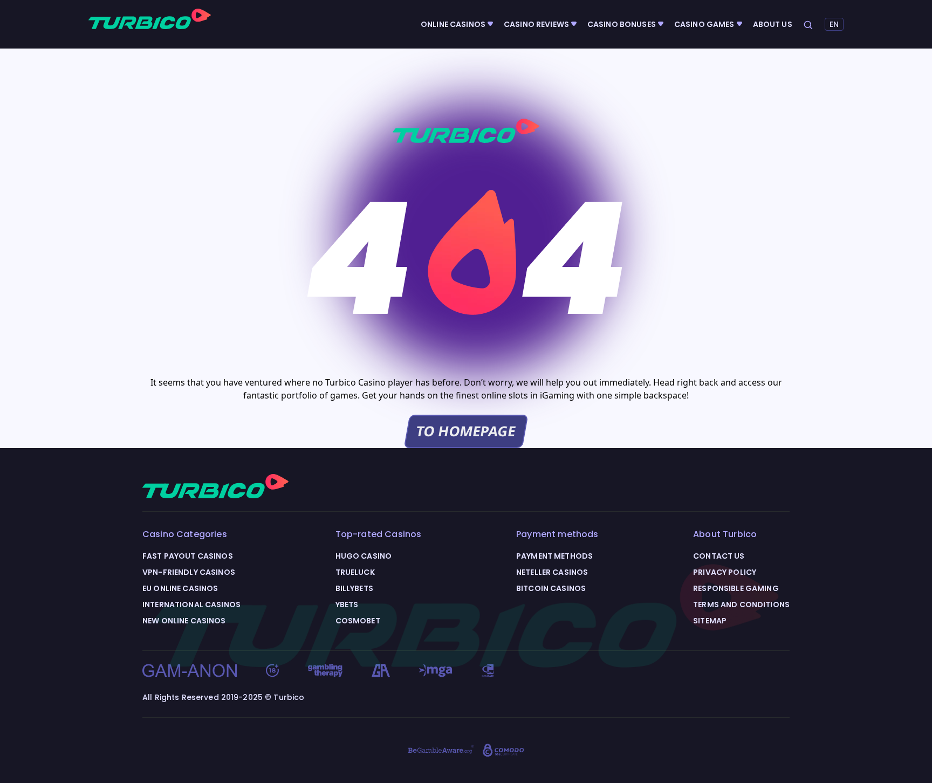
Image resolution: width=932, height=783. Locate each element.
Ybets (347, 604)
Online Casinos (453, 24)
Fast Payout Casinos (187, 556)
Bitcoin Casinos (551, 588)
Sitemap (710, 620)
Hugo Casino (363, 556)
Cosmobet (357, 620)
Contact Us (718, 556)
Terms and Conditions (741, 604)
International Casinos (191, 604)
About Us (772, 24)
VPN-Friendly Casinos (188, 572)
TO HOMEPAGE (466, 431)
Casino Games (704, 24)
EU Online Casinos (180, 588)
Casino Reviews (536, 24)
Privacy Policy (724, 572)
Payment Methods (554, 556)
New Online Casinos (184, 620)
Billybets (354, 588)
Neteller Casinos (552, 572)
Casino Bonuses (621, 24)
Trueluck (355, 572)
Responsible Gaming (736, 588)
